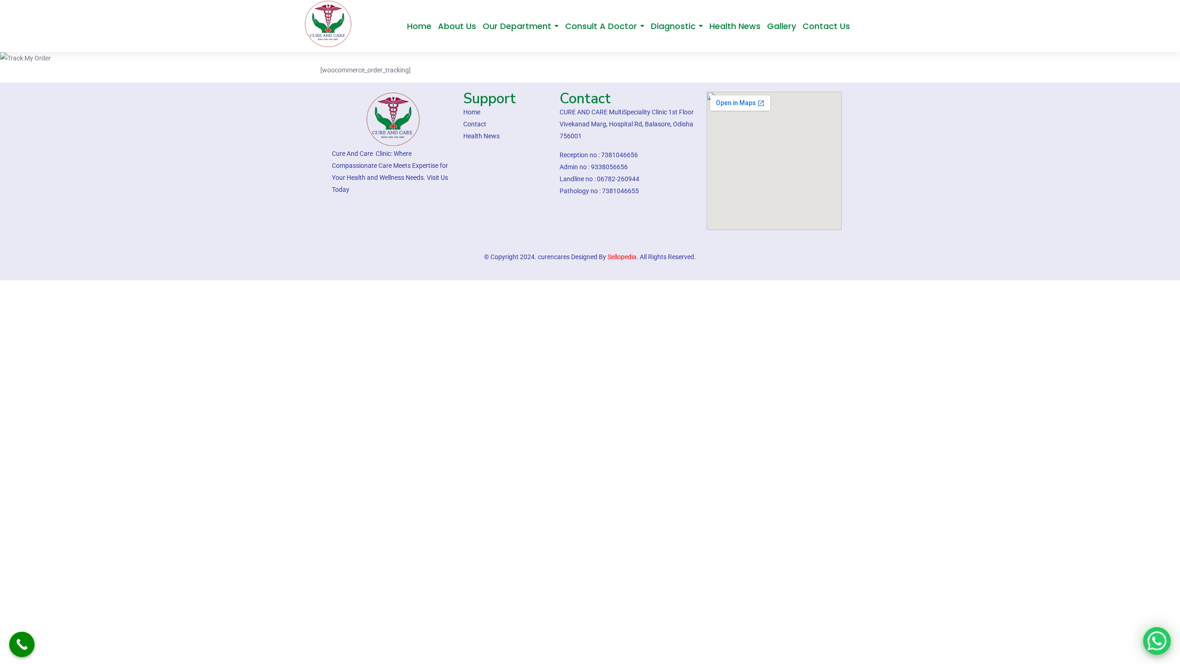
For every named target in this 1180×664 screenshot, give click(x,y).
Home (429, 58)
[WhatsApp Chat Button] (1157, 641)
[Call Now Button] (22, 644)
